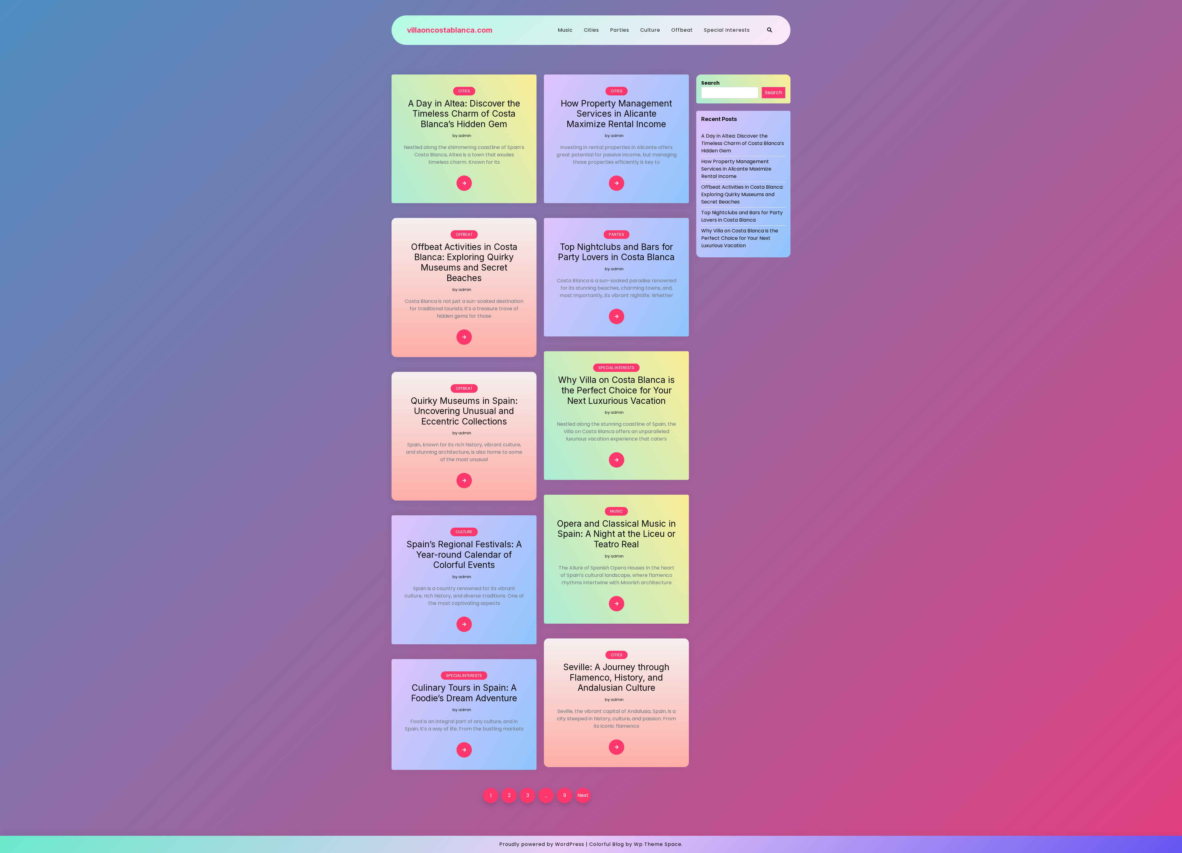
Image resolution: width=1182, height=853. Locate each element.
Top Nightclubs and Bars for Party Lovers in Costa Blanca (616, 252)
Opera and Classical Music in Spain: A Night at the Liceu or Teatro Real (616, 534)
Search (710, 83)
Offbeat (682, 30)
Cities (591, 30)
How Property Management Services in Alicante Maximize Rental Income (616, 114)
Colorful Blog (606, 844)
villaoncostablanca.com (449, 30)
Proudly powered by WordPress (541, 844)
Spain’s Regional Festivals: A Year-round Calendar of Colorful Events (464, 554)
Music (565, 30)
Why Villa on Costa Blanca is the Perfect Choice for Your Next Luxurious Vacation (616, 390)
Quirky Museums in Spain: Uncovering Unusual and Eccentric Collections (464, 411)
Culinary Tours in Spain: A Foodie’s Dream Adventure (464, 693)
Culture (650, 30)
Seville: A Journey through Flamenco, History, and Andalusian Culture (616, 677)
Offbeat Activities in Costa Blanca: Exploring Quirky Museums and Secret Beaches (464, 262)
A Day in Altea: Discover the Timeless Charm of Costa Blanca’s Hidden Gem (464, 114)
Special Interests (727, 30)
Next (583, 795)
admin (464, 136)
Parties (619, 30)
